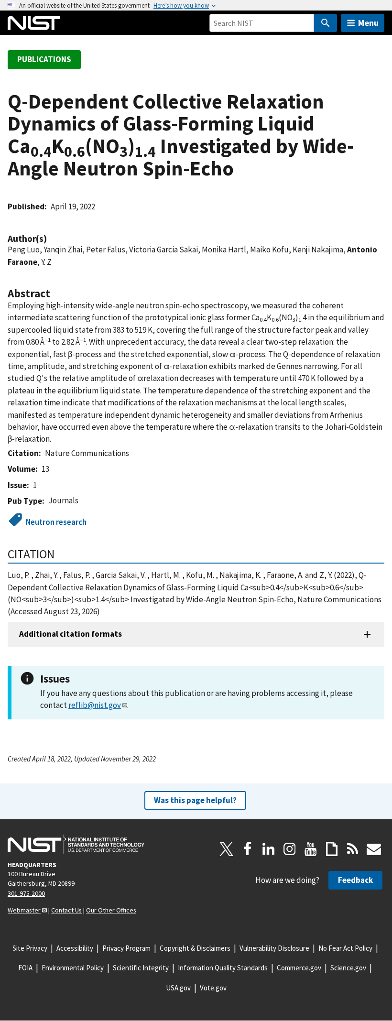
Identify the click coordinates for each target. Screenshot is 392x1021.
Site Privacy (29, 948)
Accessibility (74, 948)
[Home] (34, 23)
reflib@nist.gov (94, 705)
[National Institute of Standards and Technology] (76, 844)
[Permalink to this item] (51, 239)
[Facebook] (247, 848)
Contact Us (66, 910)
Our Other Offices (111, 910)
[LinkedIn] (268, 848)
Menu (368, 22)
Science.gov (348, 967)
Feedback (355, 880)
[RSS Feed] (352, 848)
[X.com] (226, 848)
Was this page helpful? (195, 800)
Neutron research (56, 522)
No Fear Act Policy (345, 948)
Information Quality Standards (223, 967)
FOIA (25, 967)
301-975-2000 (26, 893)
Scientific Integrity (141, 967)
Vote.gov (213, 987)
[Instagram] (289, 848)
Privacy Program (126, 948)
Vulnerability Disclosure (274, 948)
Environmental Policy (73, 967)
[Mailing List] (373, 848)
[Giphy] (331, 848)
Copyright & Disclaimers (195, 948)
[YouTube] (310, 848)
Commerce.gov (299, 967)
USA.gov (178, 987)
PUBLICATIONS (44, 59)
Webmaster (24, 910)
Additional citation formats (70, 634)
